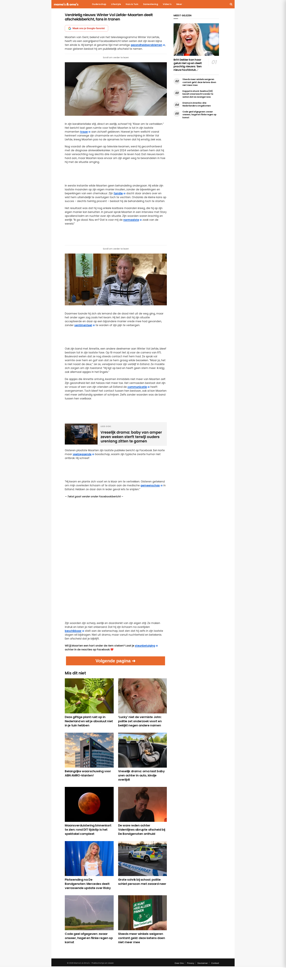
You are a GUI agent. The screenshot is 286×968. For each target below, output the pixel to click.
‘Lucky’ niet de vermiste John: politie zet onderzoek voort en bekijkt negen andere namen (140, 721)
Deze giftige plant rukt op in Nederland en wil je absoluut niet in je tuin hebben (89, 721)
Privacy (190, 963)
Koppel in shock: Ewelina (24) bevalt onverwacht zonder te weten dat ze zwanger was (197, 94)
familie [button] (118, 193)
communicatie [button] (137, 387)
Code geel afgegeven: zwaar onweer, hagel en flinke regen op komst (89, 938)
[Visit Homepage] (66, 4)
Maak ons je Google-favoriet (89, 28)
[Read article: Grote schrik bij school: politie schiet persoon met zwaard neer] (142, 858)
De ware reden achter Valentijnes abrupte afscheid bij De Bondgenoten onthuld (141, 829)
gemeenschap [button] (150, 485)
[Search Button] (231, 4)
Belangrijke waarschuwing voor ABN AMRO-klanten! (88, 773)
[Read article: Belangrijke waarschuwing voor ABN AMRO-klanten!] (89, 750)
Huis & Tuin (132, 4)
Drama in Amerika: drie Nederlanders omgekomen (196, 104)
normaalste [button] (131, 220)
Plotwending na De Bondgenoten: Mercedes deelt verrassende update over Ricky (88, 884)
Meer (179, 4)
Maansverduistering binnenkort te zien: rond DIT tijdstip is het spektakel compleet (88, 829)
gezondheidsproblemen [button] (146, 45)
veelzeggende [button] (82, 454)
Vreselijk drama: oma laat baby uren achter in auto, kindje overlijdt (141, 775)
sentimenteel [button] (83, 325)
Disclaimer (203, 963)
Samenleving (150, 4)
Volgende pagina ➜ (115, 660)
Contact (215, 963)
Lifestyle (116, 4)
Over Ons (179, 963)
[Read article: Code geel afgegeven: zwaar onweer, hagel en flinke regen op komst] (89, 912)
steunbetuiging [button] (145, 645)
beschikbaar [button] (73, 631)
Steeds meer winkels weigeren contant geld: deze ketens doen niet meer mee (141, 938)
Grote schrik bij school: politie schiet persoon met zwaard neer (142, 882)
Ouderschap (99, 4)
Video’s (167, 4)
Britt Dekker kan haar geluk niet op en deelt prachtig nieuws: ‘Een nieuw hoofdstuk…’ (188, 65)
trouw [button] (84, 131)
